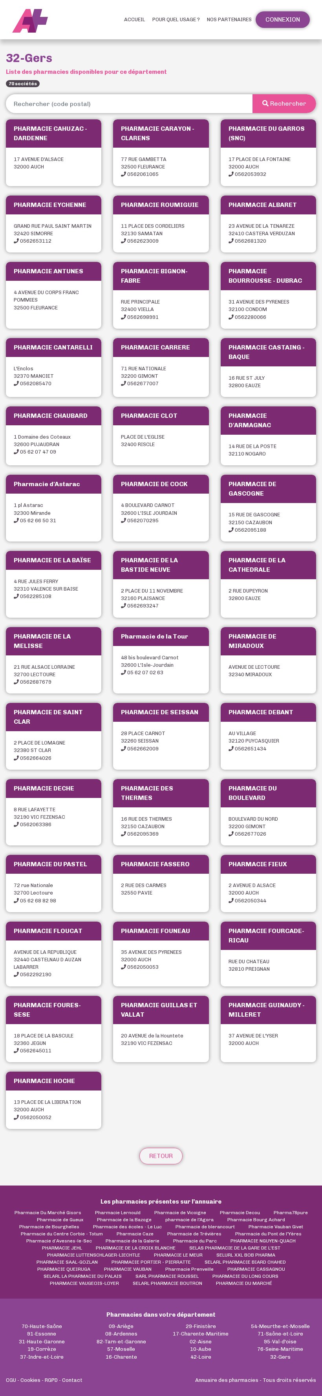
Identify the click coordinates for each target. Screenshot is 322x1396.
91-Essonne (41, 1334)
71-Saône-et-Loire (280, 1334)
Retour (161, 1156)
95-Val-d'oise (280, 1342)
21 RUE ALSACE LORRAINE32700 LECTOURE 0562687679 (44, 674)
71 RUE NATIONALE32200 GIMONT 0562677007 (143, 376)
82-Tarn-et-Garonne (121, 1342)
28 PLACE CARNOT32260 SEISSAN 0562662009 (143, 740)
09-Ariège (121, 1326)
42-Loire (200, 1357)
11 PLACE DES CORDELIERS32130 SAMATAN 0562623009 (153, 233)
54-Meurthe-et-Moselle (280, 1326)
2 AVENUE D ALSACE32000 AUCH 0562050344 (252, 892)
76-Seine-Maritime (280, 1349)
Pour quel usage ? (176, 19)
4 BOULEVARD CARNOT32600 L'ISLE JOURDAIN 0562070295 (149, 512)
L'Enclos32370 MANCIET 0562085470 (34, 376)
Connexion (282, 19)
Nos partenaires (229, 19)
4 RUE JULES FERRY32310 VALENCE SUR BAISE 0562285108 (46, 588)
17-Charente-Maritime (201, 1334)
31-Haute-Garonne (42, 1342)
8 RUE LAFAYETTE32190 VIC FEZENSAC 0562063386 (39, 817)
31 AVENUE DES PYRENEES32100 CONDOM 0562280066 (259, 309)
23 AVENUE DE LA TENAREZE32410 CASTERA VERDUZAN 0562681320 (262, 233)
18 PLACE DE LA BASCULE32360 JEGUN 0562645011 (43, 1043)
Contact (72, 1380)
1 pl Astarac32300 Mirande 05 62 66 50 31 (35, 512)
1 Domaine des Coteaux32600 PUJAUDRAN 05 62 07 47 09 (42, 444)
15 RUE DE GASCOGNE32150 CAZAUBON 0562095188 (254, 522)
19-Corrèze (41, 1349)
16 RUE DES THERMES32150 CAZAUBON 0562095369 (146, 826)
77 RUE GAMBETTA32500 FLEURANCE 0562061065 (143, 166)
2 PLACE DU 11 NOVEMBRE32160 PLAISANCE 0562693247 (152, 598)
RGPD (51, 1380)
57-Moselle (121, 1349)
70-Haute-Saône (42, 1326)
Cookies (30, 1380)
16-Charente (121, 1357)
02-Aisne (201, 1342)
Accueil (134, 19)
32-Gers (280, 1357)
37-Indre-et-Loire (42, 1357)
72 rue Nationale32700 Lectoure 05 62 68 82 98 (35, 892)
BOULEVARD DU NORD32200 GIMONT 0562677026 (253, 826)
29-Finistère (201, 1326)
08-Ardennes (121, 1334)
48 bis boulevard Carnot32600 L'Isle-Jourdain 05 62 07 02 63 (150, 665)
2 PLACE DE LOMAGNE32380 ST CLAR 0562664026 (39, 750)
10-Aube (200, 1349)
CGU (11, 1380)
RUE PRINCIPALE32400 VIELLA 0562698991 (140, 309)
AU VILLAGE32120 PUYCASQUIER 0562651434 (254, 740)
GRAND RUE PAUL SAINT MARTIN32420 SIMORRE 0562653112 (52, 233)
